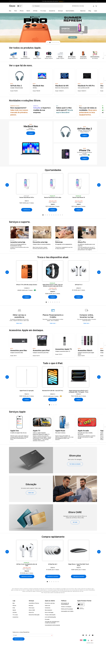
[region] (53, 27)
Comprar (52, 209)
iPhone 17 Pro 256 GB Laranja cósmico (26, 284)
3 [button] (47, 215)
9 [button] (60, 215)
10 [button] (62, 215)
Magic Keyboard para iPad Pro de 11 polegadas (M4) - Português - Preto (78, 391)
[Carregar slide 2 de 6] (50, 42)
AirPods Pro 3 (78, 284)
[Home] (12, 6)
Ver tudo (75, 522)
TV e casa (15, 614)
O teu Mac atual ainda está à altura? (52, 1)
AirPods (15, 612)
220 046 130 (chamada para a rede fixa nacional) (52, 622)
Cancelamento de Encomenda (52, 625)
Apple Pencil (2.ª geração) (27, 390)
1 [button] (43, 215)
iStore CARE (32, 610)
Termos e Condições (66, 606)
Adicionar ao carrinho (26, 576)
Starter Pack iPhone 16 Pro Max (52, 197)
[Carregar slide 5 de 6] (56, 42)
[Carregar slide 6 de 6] (58, 42)
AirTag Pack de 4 (52, 564)
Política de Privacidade (67, 609)
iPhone (14, 605)
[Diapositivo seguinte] (104, 55)
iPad (14, 607)
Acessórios (15, 617)
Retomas (31, 605)
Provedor (47, 619)
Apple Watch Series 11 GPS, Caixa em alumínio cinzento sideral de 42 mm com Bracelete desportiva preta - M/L (52, 285)
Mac (14, 603)
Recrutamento (48, 610)
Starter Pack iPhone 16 (78, 197)
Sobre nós (47, 605)
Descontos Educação (34, 614)
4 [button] (49, 215)
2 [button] (45, 215)
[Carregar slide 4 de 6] (54, 42)
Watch (14, 610)
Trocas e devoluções (50, 614)
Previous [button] (9, 1)
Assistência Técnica (34, 603)
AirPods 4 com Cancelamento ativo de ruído (26, 564)
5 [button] (52, 215)
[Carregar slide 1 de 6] (48, 42)
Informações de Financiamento (65, 604)
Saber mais (19, 323)
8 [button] (58, 215)
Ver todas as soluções (75, 464)
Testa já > (61, 1)
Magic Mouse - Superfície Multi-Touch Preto (78, 564)
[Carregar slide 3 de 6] (52, 42)
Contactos (47, 607)
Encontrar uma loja (50, 603)
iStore (92, 642)
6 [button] (54, 215)
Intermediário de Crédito (67, 611)
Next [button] (96, 1)
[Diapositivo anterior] (7, 185)
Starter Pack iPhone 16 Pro (26, 197)
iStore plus (31, 607)
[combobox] (47, 6)
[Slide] (53, 27)
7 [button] (56, 215)
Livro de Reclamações (50, 617)
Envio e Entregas (49, 612)
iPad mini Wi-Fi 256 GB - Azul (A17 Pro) (52, 390)
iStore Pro (31, 612)
